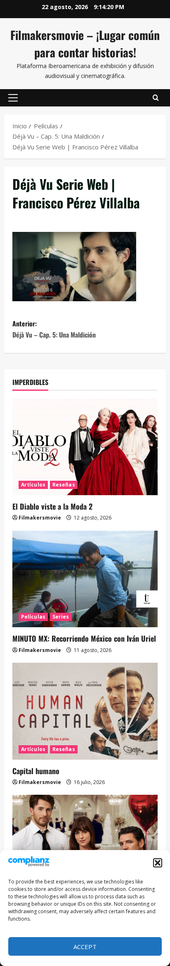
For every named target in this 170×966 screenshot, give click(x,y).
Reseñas (63, 484)
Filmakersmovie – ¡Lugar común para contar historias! (85, 43)
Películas (33, 616)
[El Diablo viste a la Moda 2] (85, 447)
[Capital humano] (85, 711)
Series (60, 616)
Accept (85, 946)
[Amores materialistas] (85, 843)
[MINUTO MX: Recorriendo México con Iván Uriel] (85, 579)
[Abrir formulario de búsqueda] (156, 98)
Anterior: (54, 329)
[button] (157, 863)
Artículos (33, 484)
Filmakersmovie (40, 517)
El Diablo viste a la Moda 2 (52, 506)
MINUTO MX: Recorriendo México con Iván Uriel (84, 638)
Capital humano (35, 770)
